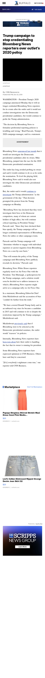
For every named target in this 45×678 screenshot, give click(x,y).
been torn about (9, 341)
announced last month (27, 151)
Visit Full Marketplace (34, 387)
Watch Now (38, 3)
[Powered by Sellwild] (39, 524)
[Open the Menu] (4, 3)
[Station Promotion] (22, 24)
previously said (20, 323)
